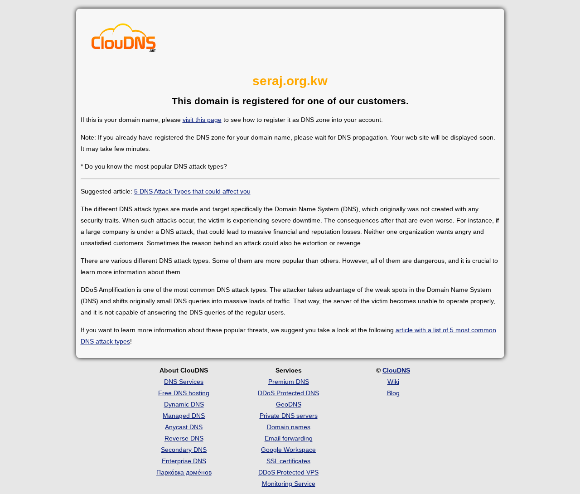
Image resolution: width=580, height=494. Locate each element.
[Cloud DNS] (124, 40)
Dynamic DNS (184, 404)
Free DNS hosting (183, 393)
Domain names (288, 427)
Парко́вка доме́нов (184, 472)
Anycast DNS (184, 427)
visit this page (202, 119)
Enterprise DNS (184, 461)
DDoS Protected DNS (288, 393)
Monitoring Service (288, 483)
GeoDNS (288, 404)
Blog (393, 393)
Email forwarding (289, 438)
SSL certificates (288, 461)
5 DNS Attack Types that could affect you (192, 191)
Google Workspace (288, 449)
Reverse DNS (183, 438)
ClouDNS (396, 370)
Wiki (393, 381)
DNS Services (183, 381)
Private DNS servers (289, 415)
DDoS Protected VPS (288, 472)
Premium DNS (288, 381)
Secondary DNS (184, 449)
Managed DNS (184, 415)
